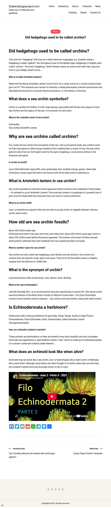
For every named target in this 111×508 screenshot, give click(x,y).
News (98, 6)
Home (51, 6)
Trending (72, 12)
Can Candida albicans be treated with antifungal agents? (32, 455)
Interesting (63, 6)
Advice (75, 6)
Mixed (83, 12)
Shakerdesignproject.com (23, 6)
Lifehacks (87, 6)
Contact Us (95, 12)
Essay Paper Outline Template (88, 453)
